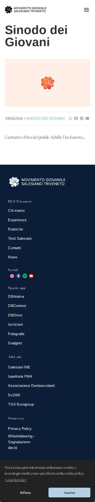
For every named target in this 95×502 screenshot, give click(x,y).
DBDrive (15, 315)
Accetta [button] (69, 492)
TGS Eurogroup (21, 404)
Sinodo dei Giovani (45, 118)
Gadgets (15, 343)
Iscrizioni (15, 324)
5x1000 (14, 395)
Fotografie (16, 334)
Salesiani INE (19, 367)
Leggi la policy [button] (16, 480)
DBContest (17, 306)
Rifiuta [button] (25, 492)
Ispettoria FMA (20, 376)
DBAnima (16, 296)
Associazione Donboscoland (31, 385)
